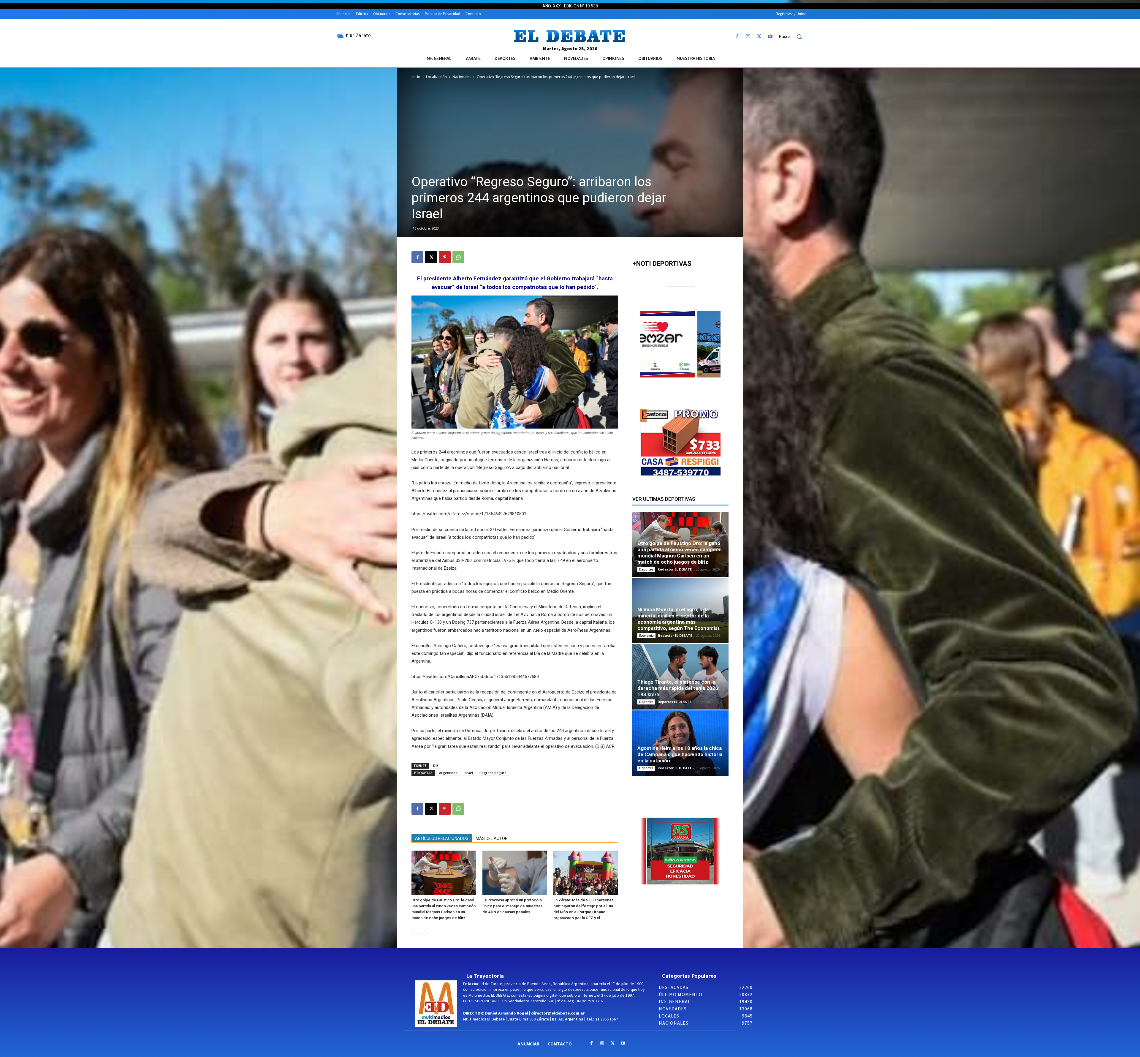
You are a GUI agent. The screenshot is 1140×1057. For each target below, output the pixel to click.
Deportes (646, 569)
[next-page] (424, 929)
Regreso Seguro (492, 772)
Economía (646, 635)
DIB (435, 765)
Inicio (415, 76)
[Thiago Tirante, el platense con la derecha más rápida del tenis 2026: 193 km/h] (680, 677)
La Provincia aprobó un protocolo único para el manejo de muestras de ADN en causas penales (512, 906)
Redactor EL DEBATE (675, 569)
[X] (759, 37)
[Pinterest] (445, 257)
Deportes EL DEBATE (674, 701)
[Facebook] (737, 37)
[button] (792, 36)
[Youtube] (770, 37)
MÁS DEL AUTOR (492, 838)
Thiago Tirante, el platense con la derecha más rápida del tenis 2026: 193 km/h (678, 688)
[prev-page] (415, 929)
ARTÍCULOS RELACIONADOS (441, 838)
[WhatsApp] (458, 257)
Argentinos (448, 772)
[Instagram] (748, 37)
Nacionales (461, 76)
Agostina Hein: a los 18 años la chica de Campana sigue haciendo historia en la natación (679, 754)
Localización (436, 76)
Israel (468, 772)
